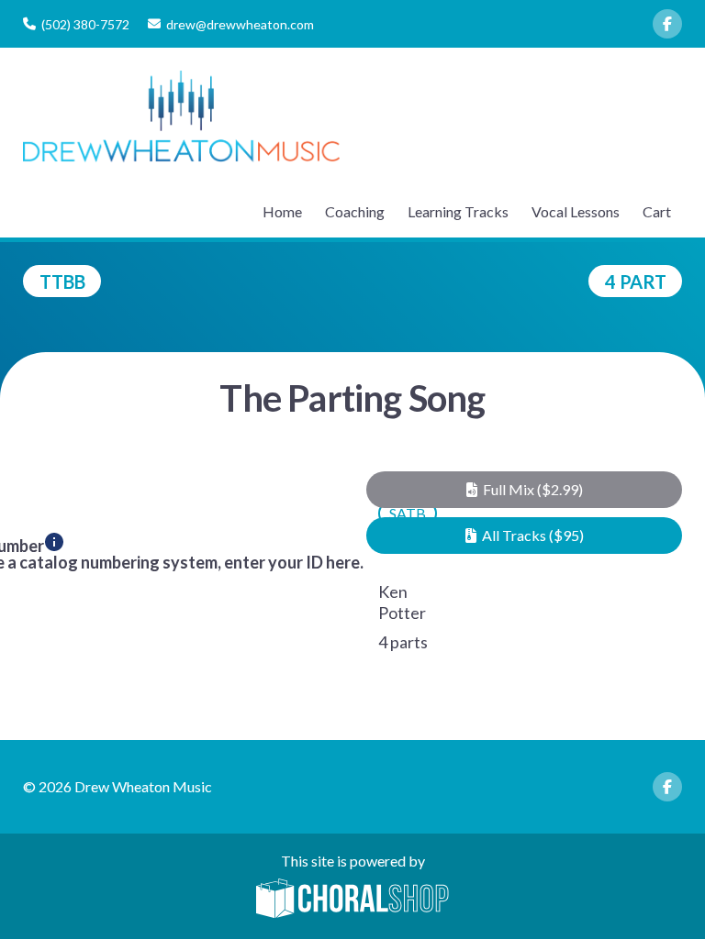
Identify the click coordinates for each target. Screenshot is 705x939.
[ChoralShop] (352, 899)
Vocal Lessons (576, 211)
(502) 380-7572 (85, 24)
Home (282, 211)
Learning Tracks (458, 211)
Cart (657, 211)
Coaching (355, 211)
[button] (524, 489)
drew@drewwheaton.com (240, 24)
